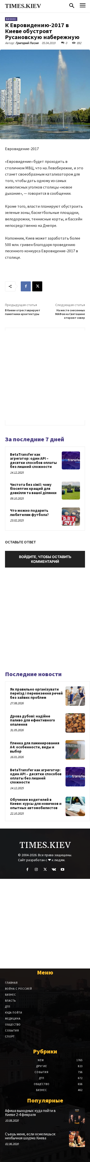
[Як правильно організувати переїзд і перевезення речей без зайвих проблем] (75, 696)
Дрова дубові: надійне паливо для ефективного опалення (32, 720)
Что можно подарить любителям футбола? (29, 512)
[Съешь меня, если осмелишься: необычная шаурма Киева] (77, 1139)
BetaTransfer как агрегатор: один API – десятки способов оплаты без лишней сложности (33, 460)
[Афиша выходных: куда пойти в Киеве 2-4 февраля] (77, 1116)
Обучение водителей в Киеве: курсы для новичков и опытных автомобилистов (36, 803)
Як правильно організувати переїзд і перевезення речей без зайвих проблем (36, 693)
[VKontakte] (54, 869)
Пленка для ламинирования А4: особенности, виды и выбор (34, 747)
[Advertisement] (45, 375)
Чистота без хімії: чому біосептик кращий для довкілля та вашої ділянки (33, 488)
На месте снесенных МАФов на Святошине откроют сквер (70, 314)
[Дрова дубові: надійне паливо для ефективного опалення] (75, 723)
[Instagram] (36, 869)
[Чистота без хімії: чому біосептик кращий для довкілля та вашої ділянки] (71, 491)
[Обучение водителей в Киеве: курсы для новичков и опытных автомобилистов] (75, 806)
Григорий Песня (27, 43)
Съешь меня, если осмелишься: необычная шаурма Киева (30, 1136)
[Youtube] (63, 869)
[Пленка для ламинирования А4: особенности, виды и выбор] (75, 750)
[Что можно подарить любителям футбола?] (71, 517)
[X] (37, 286)
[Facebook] (26, 286)
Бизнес (11, 19)
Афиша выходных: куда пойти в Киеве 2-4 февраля (30, 1112)
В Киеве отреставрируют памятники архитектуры (22, 312)
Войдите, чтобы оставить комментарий (45, 559)
